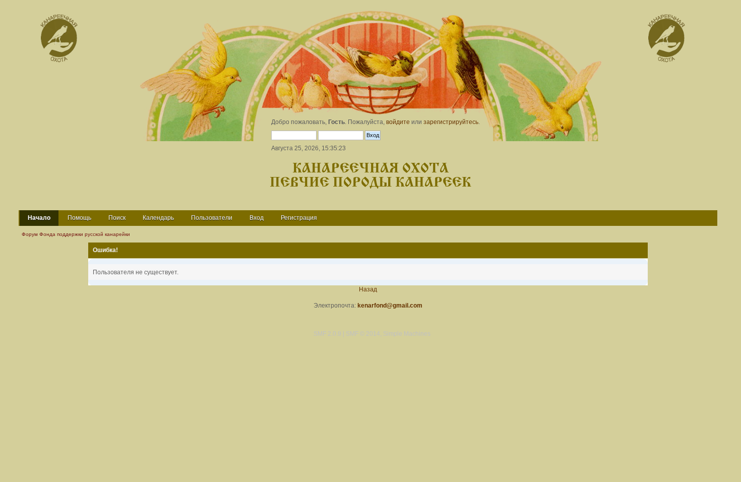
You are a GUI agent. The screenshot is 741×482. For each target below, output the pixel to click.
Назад (368, 289)
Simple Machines (406, 333)
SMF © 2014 (363, 333)
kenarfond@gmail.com (389, 305)
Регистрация (299, 217)
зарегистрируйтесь (450, 122)
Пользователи (211, 217)
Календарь (158, 217)
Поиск (117, 217)
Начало (39, 217)
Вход (257, 217)
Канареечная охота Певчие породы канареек (370, 176)
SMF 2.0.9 (327, 333)
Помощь (79, 217)
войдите (398, 122)
